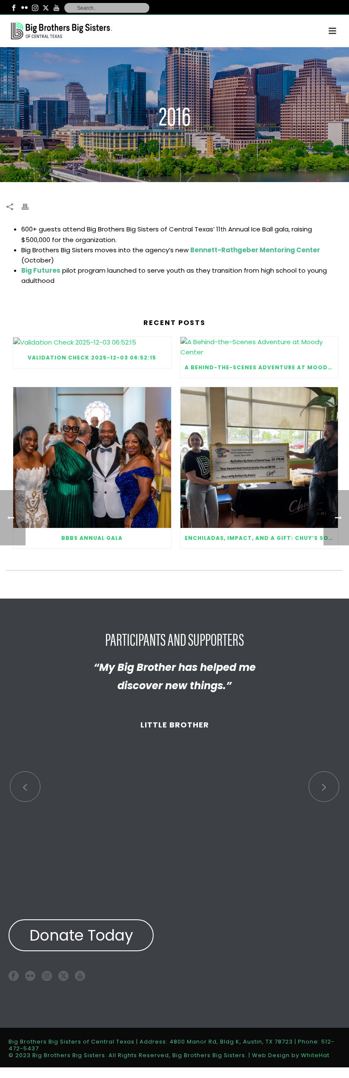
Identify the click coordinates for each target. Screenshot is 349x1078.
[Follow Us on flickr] (30, 975)
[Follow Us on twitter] (63, 975)
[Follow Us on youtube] (80, 975)
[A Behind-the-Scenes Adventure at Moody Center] (259, 347)
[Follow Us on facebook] (14, 975)
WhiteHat (315, 1055)
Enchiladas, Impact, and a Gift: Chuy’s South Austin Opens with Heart (261, 538)
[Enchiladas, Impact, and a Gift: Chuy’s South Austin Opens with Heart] (259, 457)
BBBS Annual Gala (92, 538)
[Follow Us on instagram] (47, 975)
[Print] (29, 206)
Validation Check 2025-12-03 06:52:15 (92, 357)
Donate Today (81, 935)
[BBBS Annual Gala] (92, 457)
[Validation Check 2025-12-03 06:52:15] (92, 342)
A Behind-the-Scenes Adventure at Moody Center (261, 367)
